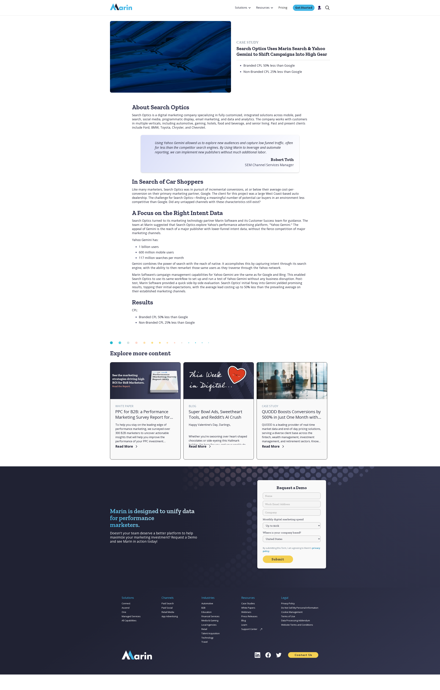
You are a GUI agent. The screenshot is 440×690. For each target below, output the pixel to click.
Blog (243, 620)
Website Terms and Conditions (297, 624)
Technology (207, 637)
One (124, 612)
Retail (204, 629)
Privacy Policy (288, 603)
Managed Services (131, 616)
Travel (204, 641)
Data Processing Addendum (295, 620)
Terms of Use (288, 616)
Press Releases (249, 616)
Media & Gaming (209, 620)
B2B (203, 607)
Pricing (282, 7)
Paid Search (168, 603)
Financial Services (210, 616)
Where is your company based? (282, 532)
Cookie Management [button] (291, 612)
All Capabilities (129, 620)
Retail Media (168, 612)
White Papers (248, 607)
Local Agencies (209, 624)
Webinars (246, 612)
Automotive (207, 603)
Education (206, 612)
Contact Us (303, 655)
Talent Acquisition (210, 633)
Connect (126, 603)
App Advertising (170, 616)
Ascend (125, 607)
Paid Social (167, 607)
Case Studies (248, 603)
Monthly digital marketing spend (283, 519)
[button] (243, 8)
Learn (244, 624)
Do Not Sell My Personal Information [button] (299, 607)
